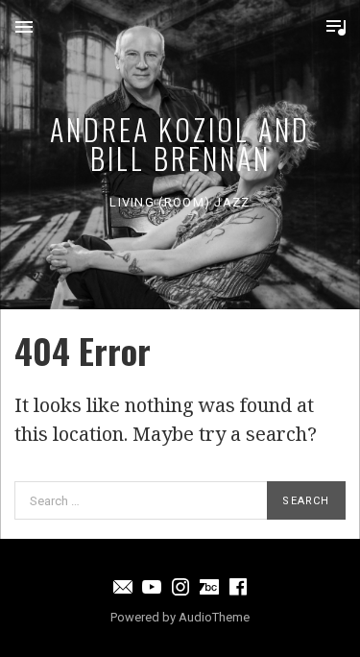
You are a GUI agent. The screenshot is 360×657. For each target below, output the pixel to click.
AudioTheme (214, 617)
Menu (24, 27)
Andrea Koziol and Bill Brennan (180, 144)
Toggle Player (336, 27)
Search (305, 501)
